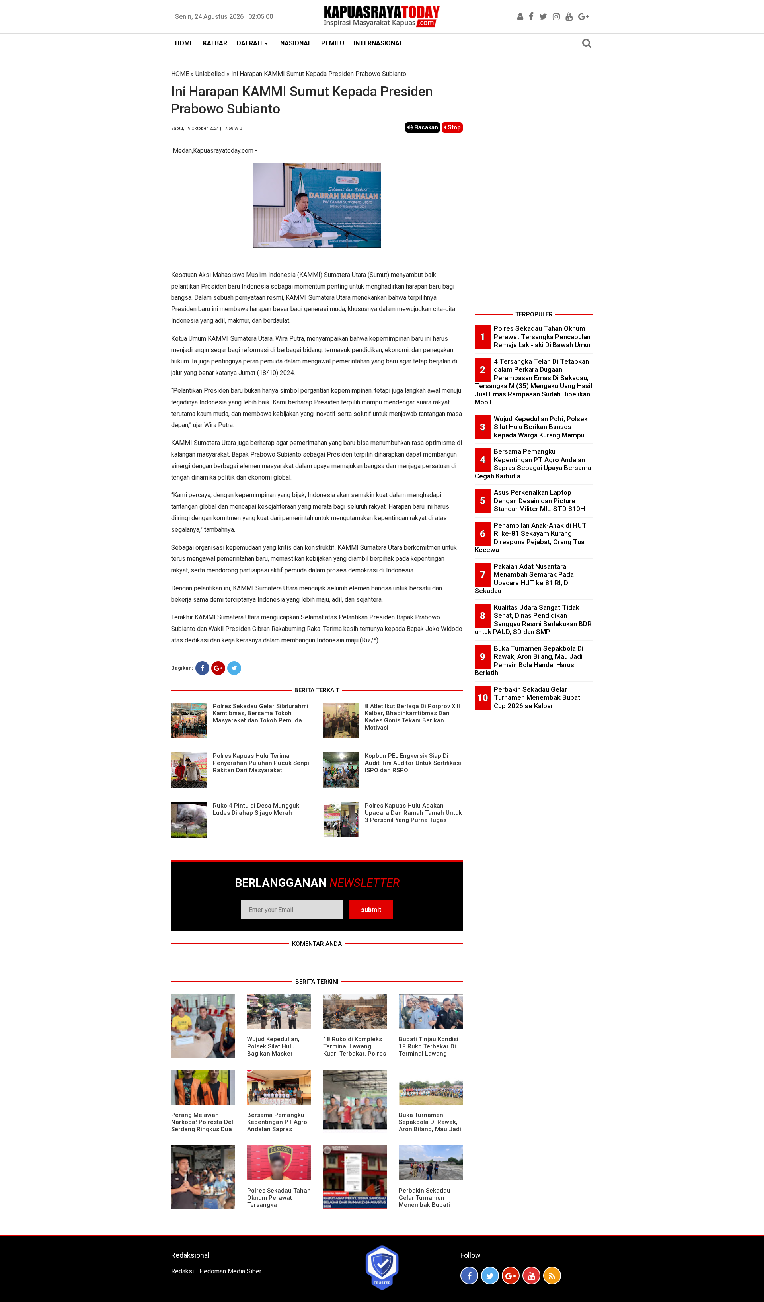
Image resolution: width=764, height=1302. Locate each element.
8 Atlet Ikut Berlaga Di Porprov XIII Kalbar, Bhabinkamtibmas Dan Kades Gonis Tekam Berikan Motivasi (412, 717)
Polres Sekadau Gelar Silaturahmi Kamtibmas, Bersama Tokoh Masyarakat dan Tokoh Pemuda (260, 713)
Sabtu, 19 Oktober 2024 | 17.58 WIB (206, 128)
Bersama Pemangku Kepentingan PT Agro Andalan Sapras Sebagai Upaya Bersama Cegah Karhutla (277, 1132)
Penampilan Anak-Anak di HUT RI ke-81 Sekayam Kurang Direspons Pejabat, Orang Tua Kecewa (531, 537)
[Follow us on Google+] (511, 1275)
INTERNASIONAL (378, 43)
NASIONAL (296, 43)
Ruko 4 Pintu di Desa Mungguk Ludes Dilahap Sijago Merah (256, 809)
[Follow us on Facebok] (469, 1275)
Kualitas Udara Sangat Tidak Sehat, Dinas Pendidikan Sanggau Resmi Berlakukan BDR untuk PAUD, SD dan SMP (533, 619)
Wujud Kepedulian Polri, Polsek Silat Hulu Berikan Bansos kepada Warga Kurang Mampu (541, 427)
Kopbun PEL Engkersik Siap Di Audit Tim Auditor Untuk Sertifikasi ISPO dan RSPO (413, 763)
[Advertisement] (534, 188)
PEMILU (332, 43)
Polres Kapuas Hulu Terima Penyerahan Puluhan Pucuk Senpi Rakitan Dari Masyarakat (261, 763)
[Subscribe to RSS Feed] (552, 1275)
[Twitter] (234, 668)
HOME (184, 43)
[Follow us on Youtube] (531, 1275)
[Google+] (218, 668)
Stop (453, 127)
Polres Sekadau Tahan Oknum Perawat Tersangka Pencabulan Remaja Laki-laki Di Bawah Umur (279, 1208)
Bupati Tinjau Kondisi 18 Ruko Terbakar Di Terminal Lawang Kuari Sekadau (428, 1050)
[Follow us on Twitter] (490, 1275)
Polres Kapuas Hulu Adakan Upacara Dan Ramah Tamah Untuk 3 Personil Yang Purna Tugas (413, 813)
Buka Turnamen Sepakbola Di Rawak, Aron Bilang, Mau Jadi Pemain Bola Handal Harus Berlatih (430, 1129)
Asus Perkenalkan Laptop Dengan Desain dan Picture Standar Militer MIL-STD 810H (539, 500)
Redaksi (182, 1271)
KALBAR (215, 43)
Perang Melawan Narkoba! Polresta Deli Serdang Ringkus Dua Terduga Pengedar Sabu (203, 1129)
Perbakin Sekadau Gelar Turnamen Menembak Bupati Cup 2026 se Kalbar (426, 1201)
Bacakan (425, 127)
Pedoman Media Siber (230, 1271)
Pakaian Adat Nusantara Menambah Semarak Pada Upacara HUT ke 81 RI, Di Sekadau (524, 578)
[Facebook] (202, 668)
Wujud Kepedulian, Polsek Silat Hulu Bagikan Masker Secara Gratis (273, 1050)
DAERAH (249, 43)
